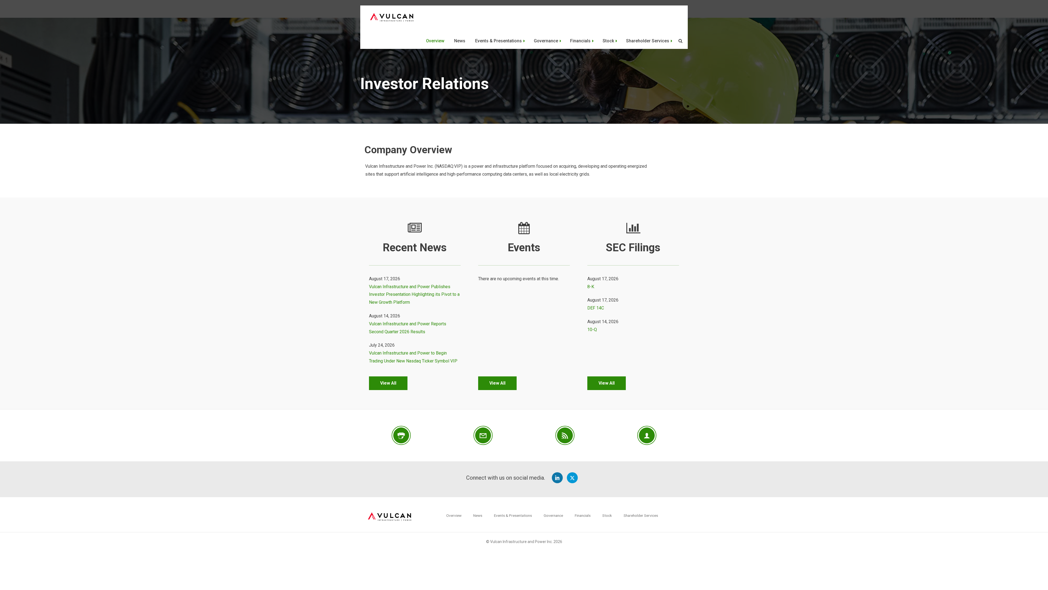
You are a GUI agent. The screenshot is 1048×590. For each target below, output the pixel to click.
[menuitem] (435, 41)
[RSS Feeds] (565, 435)
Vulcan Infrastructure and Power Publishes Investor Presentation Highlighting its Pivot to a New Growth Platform (414, 294)
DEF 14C (595, 308)
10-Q (592, 329)
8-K (590, 286)
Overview (435, 40)
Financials (580, 40)
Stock (608, 40)
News (459, 40)
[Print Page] (401, 435)
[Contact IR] (647, 435)
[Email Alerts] (483, 435)
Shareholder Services (647, 40)
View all (388, 383)
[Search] (680, 41)
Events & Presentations (498, 40)
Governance (546, 40)
